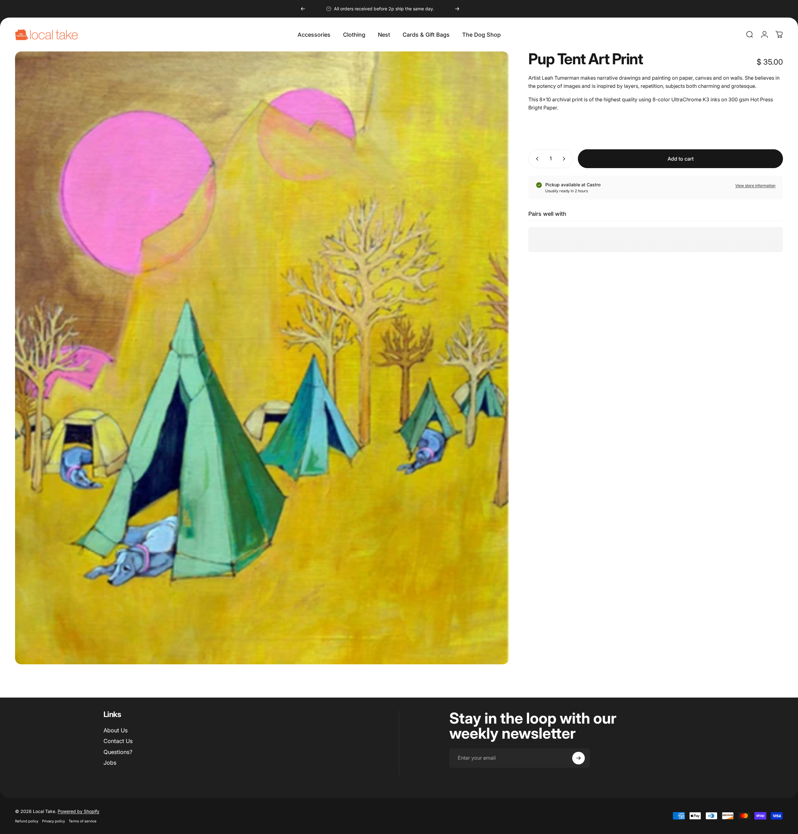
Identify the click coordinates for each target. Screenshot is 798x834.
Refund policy (26, 821)
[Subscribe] (578, 758)
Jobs (109, 762)
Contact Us (118, 741)
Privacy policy (53, 821)
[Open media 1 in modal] (262, 357)
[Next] (457, 9)
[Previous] (303, 9)
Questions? (117, 752)
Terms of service (83, 821)
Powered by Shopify (78, 811)
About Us (115, 730)
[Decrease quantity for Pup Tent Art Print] (536, 159)
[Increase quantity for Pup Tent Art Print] (565, 159)
